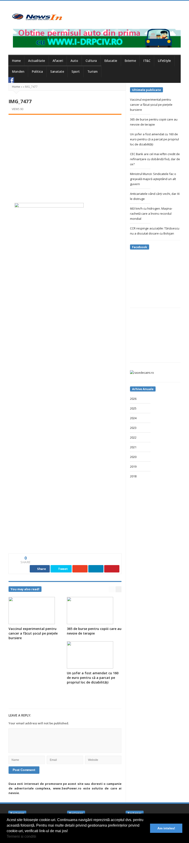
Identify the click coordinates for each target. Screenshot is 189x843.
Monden (18, 71)
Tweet (62, 569)
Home (16, 61)
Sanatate (57, 71)
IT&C (146, 61)
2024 (133, 418)
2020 (133, 457)
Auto (74, 61)
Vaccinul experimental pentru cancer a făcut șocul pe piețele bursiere (33, 633)
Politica (37, 71)
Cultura (91, 61)
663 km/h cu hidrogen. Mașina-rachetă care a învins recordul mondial (151, 213)
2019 (133, 466)
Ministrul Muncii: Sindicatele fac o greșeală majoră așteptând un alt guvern (153, 179)
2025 (133, 408)
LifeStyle (164, 61)
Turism (92, 71)
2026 (133, 399)
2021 (133, 447)
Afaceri (58, 61)
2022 (133, 437)
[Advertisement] (65, 153)
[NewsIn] (37, 16)
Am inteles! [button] (166, 828)
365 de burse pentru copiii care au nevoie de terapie (94, 630)
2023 (133, 428)
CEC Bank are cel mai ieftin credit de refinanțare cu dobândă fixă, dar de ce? (155, 159)
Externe (130, 61)
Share (41, 569)
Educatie (110, 61)
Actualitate (36, 61)
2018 (133, 476)
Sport (75, 71)
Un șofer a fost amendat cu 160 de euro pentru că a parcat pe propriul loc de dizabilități (92, 677)
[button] (37, 837)
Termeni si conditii (21, 836)
